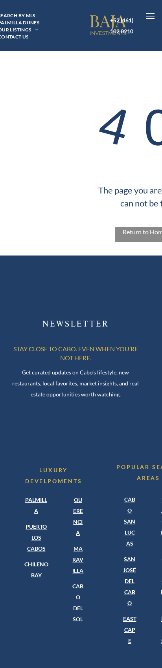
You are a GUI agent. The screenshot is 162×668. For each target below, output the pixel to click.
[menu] (150, 16)
